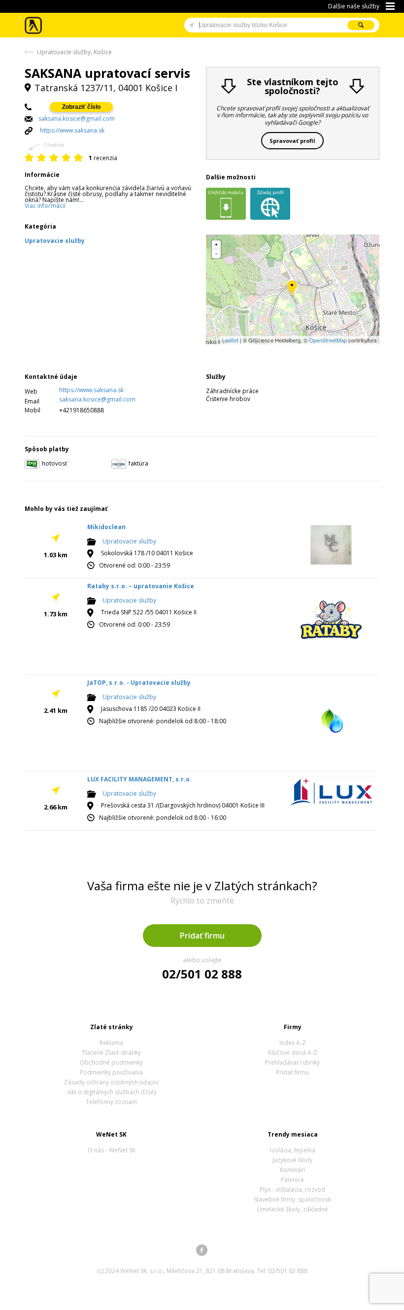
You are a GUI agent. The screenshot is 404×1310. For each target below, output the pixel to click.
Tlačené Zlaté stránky (111, 1052)
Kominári (292, 1170)
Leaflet (230, 340)
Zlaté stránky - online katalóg (34, 25)
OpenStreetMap (328, 340)
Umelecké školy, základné (292, 1209)
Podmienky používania (111, 1072)
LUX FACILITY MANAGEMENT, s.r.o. (139, 779)
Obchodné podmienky (111, 1062)
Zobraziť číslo (81, 106)
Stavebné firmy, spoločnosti (292, 1199)
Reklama (111, 1043)
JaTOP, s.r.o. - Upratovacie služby (139, 682)
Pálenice (292, 1180)
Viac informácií (45, 206)
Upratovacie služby (129, 541)
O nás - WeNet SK (111, 1150)
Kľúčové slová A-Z (292, 1052)
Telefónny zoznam (111, 1102)
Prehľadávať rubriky (292, 1062)
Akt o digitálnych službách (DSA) (111, 1092)
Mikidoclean (106, 527)
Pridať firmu (202, 935)
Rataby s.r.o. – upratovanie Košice (140, 586)
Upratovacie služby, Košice (74, 52)
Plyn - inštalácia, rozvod (292, 1189)
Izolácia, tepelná (292, 1150)
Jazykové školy (292, 1160)
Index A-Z (292, 1043)
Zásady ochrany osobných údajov (111, 1082)
